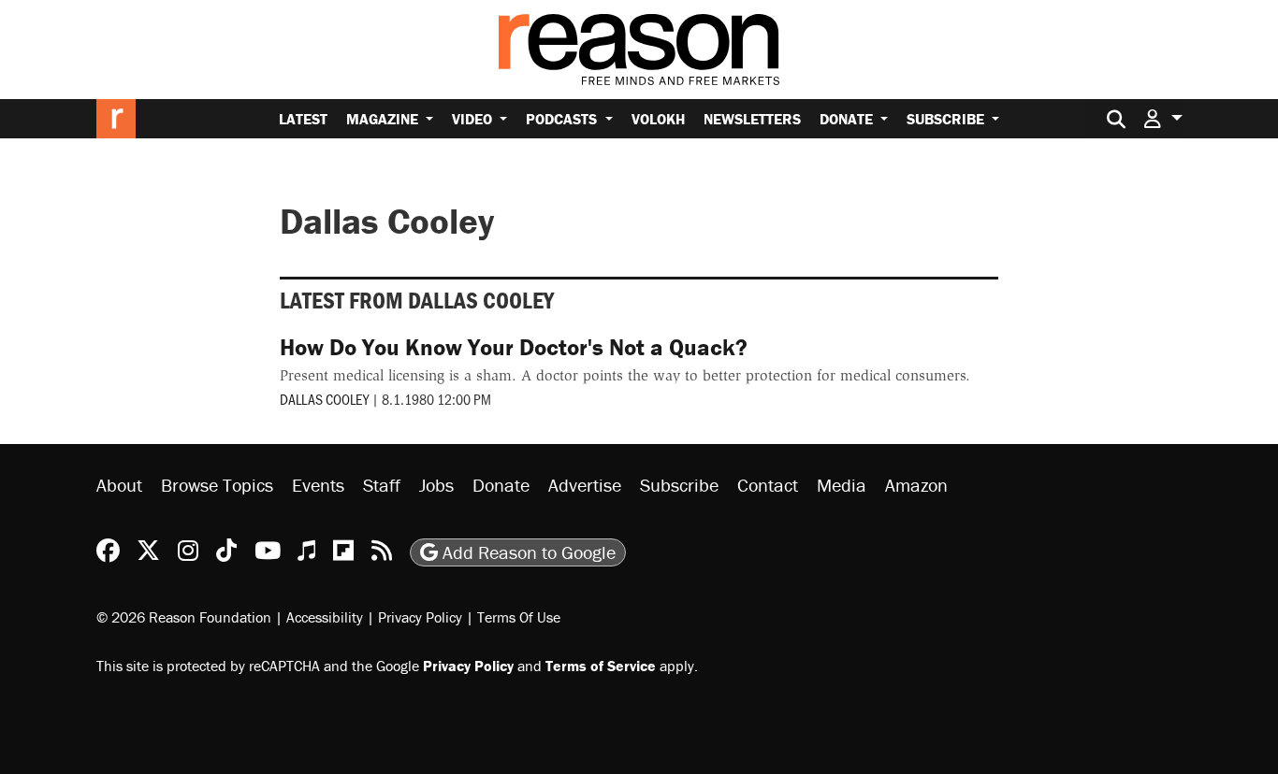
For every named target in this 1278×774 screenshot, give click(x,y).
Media (841, 484)
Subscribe (947, 118)
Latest (303, 118)
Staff (381, 484)
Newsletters (752, 118)
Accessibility (324, 617)
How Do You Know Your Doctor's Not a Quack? (514, 347)
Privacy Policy (420, 617)
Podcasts (563, 118)
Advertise (584, 484)
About (119, 484)
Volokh (658, 118)
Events (318, 484)
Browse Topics (217, 484)
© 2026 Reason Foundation (183, 617)
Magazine (384, 118)
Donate (848, 118)
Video (474, 118)
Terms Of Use (518, 617)
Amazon (916, 484)
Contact (767, 484)
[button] (1163, 118)
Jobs (436, 484)
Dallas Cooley (324, 398)
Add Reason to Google (527, 552)
